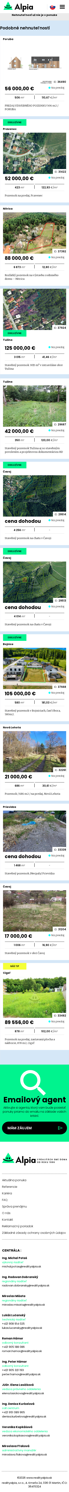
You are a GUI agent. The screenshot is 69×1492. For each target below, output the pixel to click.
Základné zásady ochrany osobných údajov (34, 1233)
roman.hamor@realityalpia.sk (22, 1351)
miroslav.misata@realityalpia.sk (23, 1305)
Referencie (9, 1187)
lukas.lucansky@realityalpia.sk (22, 1328)
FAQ (5, 1200)
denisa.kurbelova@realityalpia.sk (24, 1416)
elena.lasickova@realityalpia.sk (23, 1393)
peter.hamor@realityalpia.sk (21, 1374)
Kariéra (7, 1193)
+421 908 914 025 (13, 1324)
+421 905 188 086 (13, 1347)
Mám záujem (20, 1128)
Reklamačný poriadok (17, 1226)
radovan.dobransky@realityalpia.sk (25, 1285)
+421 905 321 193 (13, 1370)
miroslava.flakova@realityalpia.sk (24, 1454)
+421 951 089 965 (13, 1412)
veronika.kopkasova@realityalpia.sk (26, 1435)
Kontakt (7, 1220)
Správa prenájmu (14, 1206)
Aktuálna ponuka (14, 1180)
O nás (6, 1213)
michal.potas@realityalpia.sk (21, 1266)
